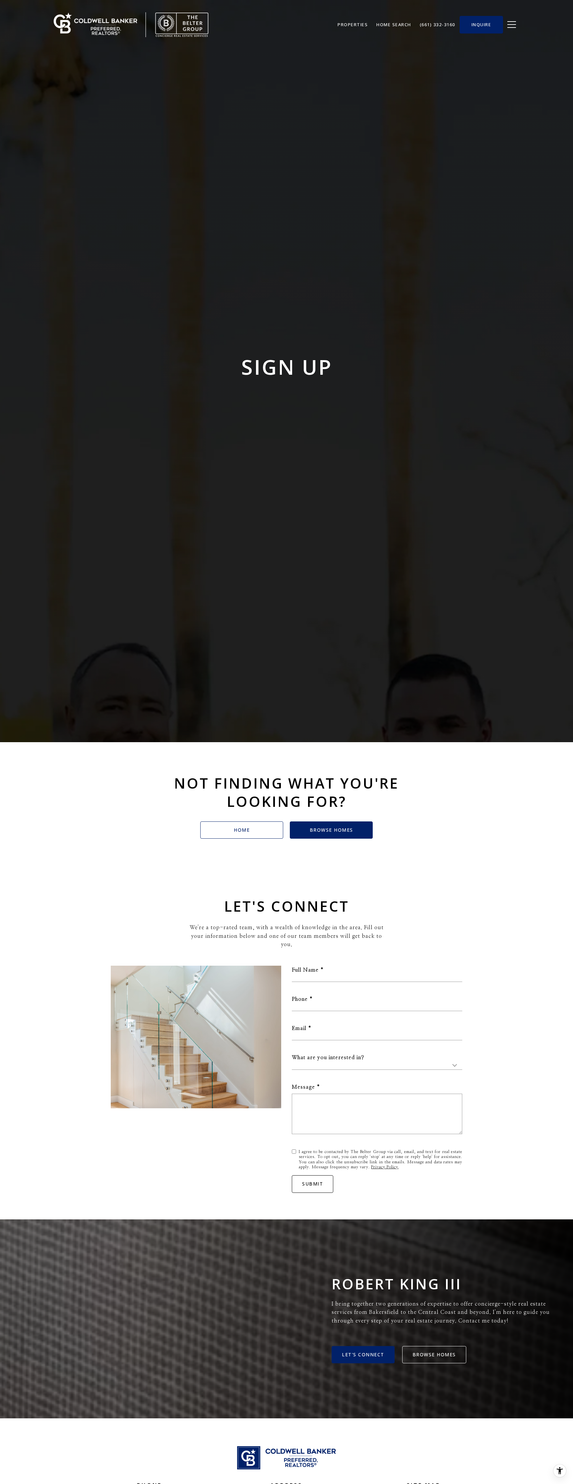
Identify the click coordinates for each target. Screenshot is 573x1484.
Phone (300, 999)
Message (303, 1087)
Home (242, 830)
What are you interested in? (328, 1057)
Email (299, 1028)
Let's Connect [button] (363, 1354)
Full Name (305, 970)
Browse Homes (331, 830)
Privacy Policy (384, 1167)
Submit (312, 1184)
